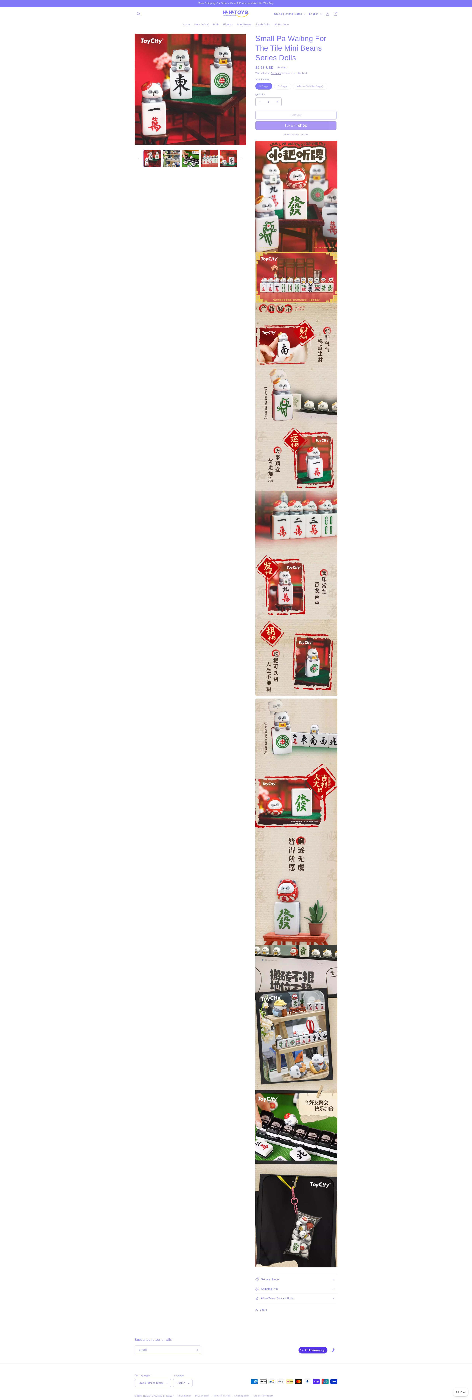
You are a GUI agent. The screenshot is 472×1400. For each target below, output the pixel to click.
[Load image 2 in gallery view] (171, 158)
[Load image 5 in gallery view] (228, 158)
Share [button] (263, 1309)
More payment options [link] (296, 134)
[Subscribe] (197, 1350)
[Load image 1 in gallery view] (152, 158)
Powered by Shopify (164, 1396)
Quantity (260, 94)
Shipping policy (242, 1396)
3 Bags (265, 87)
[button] (139, 14)
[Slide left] (139, 158)
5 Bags (284, 87)
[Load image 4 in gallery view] (209, 158)
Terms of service (222, 1396)
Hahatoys (148, 1396)
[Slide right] (242, 158)
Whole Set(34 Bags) (312, 87)
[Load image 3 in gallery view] (190, 158)
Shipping (276, 73)
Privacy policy (202, 1396)
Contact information (263, 1396)
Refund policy (184, 1396)
